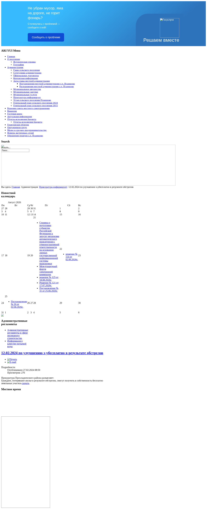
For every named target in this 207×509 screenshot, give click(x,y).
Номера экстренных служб (20, 133)
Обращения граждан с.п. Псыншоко (25, 135)
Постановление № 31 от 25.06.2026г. (48, 289)
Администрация (15, 67)
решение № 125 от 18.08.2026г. (48, 278)
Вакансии (12, 111)
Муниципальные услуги (25, 94)
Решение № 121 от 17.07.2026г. (48, 284)
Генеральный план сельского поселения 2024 (35, 103)
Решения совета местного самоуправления (28, 108)
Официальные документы (26, 75)
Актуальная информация (19, 116)
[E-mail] (11, 362)
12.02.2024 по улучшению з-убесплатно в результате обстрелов (52, 353)
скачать (25, 383)
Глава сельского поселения (26, 70)
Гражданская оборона (18, 124)
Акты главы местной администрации (31, 81)
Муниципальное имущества (27, 89)
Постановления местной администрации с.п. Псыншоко (47, 84)
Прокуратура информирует (27, 97)
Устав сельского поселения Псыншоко (32, 100)
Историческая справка (24, 62)
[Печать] (12, 359)
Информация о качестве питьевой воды (16, 344)
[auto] (24, 415)
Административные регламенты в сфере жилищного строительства (17, 334)
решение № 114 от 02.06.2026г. (72, 257)
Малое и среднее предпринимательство (27, 130)
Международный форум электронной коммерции (48, 270)
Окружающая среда (17, 127)
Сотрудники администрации (27, 73)
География (18, 64)
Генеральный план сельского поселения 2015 (35, 105)
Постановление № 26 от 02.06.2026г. (19, 304)
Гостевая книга (14, 114)
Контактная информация (25, 78)
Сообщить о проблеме (46, 37)
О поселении (13, 59)
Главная (11, 56)
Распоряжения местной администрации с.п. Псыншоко (46, 86)
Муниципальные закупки (25, 92)
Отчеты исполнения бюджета (21, 119)
